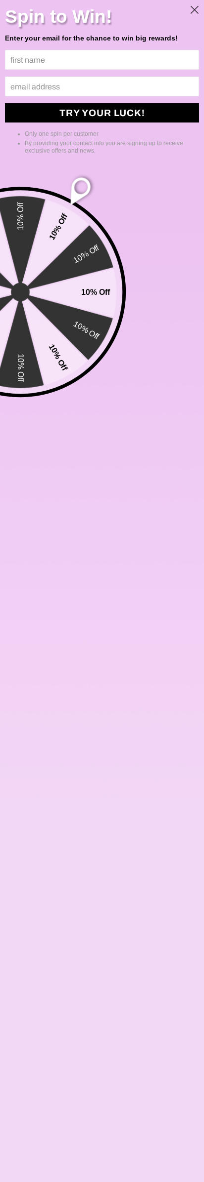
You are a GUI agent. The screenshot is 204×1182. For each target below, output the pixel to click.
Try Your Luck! (102, 113)
